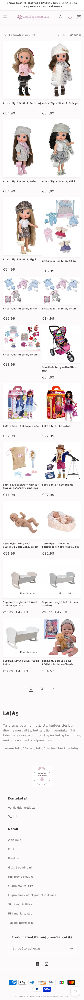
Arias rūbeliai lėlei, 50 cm (20, 355)
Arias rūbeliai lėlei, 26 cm (59, 309)
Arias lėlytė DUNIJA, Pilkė (58, 181)
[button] (5, 17)
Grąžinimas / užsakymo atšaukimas (32, 895)
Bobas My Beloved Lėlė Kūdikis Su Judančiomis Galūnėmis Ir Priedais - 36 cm (59, 663)
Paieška (13, 858)
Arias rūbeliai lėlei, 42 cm (59, 261)
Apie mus (14, 840)
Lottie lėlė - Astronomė (57, 485)
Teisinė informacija (20, 923)
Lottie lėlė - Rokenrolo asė (21, 426)
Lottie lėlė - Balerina (56, 426)
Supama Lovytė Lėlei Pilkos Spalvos (60, 604)
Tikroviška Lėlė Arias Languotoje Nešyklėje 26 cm (60, 545)
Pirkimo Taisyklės (20, 914)
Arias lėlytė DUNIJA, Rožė (19, 181)
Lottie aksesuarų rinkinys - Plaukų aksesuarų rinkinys (21, 486)
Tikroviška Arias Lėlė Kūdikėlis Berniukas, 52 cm (21, 545)
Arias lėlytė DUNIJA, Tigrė (19, 259)
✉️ (15, 816)
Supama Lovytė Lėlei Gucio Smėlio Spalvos (20, 604)
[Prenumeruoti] (71, 948)
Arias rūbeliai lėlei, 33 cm (20, 309)
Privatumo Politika (21, 877)
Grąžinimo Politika (20, 886)
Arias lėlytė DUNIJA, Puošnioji (22, 103)
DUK (11, 849)
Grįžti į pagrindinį (20, 868)
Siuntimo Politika (20, 904)
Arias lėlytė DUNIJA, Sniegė (60, 103)
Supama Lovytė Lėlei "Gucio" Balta (22, 663)
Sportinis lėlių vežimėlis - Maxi (59, 369)
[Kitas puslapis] (53, 688)
